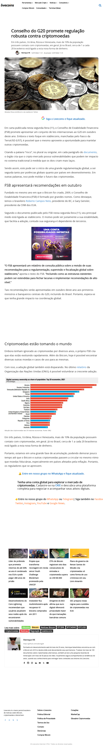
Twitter (19, 503)
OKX (58, 485)
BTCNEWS (71, 627)
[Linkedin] (36, 662)
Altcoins (26, 627)
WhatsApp (52, 499)
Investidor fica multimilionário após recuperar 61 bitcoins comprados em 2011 (38, 607)
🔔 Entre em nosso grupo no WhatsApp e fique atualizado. (51, 473)
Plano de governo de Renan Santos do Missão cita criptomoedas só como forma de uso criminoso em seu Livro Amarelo (79, 571)
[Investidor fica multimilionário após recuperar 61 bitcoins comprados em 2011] (38, 593)
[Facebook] (24, 662)
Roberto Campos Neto (38, 201)
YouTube (42, 503)
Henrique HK (25, 53)
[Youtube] (48, 662)
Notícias (24, 631)
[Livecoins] (7, 6)
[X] (44, 662)
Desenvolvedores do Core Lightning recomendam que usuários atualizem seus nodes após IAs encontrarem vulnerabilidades (18, 610)
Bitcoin (35, 627)
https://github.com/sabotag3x (33, 644)
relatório (81, 367)
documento (90, 152)
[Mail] (40, 662)
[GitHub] (28, 662)
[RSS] (13, 720)
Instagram (30, 503)
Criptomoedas (11, 631)
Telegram (68, 499)
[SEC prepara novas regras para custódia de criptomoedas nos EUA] (79, 593)
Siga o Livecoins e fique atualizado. (65, 118)
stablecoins (47, 631)
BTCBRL (61, 627)
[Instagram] (32, 662)
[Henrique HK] (18, 53)
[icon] (100, 5)
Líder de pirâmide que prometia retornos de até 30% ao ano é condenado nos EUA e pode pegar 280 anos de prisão (18, 571)
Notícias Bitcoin (48, 627)
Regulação (35, 631)
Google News (57, 503)
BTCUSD (82, 627)
